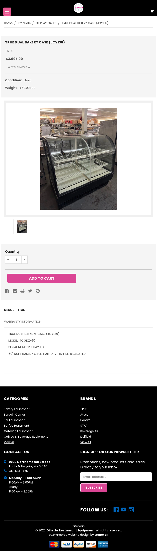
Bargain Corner (14, 415)
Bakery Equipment (17, 409)
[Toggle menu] (7, 12)
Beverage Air (89, 431)
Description (15, 310)
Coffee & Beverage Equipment (26, 437)
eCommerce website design (69, 535)
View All (9, 442)
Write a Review (19, 67)
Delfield (85, 437)
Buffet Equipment (16, 426)
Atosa (84, 415)
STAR (83, 426)
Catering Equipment (18, 431)
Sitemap (79, 526)
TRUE (83, 409)
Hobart (85, 420)
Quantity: (12, 251)
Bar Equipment (14, 420)
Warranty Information (22, 321)
